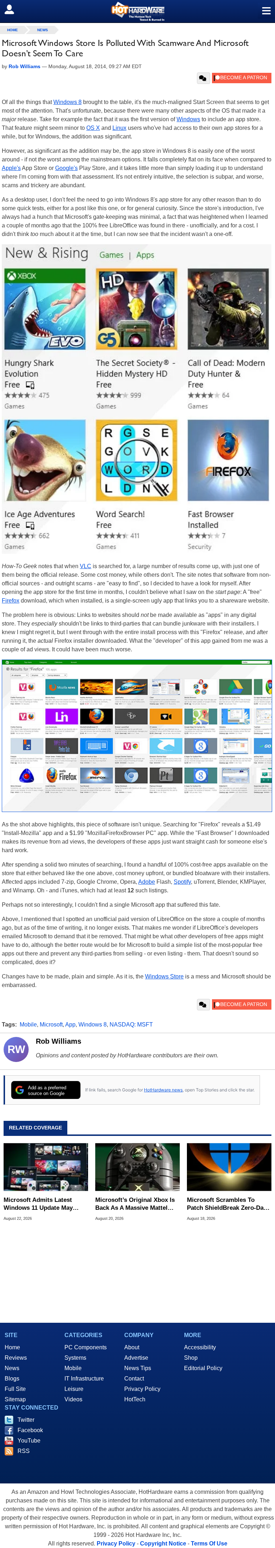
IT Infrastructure (84, 1378)
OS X (93, 128)
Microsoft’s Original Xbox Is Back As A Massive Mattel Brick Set (135, 1204)
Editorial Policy (203, 1368)
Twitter (26, 1420)
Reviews (16, 1358)
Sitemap (15, 1399)
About (131, 1347)
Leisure (73, 1389)
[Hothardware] (137, 11)
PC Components (85, 1347)
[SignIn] (14, 9)
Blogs (12, 1378)
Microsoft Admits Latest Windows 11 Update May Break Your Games (38, 1204)
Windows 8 (67, 102)
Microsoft (51, 1024)
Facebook (30, 1430)
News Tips (137, 1368)
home (12, 30)
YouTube (29, 1441)
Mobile (28, 1024)
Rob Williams (58, 1041)
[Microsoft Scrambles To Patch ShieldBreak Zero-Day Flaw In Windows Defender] (229, 1167)
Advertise (136, 1358)
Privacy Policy (142, 1389)
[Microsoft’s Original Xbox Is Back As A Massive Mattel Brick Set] (137, 1167)
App (70, 1024)
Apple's (11, 168)
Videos (73, 1399)
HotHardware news (163, 1089)
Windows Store (164, 976)
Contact (134, 1378)
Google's (66, 168)
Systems (75, 1358)
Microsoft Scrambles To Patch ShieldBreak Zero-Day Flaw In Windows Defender (227, 1204)
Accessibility (200, 1347)
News (42, 30)
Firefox (10, 601)
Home (12, 1347)
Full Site (15, 1389)
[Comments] (203, 78)
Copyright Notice (163, 1543)
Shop (191, 1358)
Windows (188, 119)
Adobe (146, 882)
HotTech (134, 1399)
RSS (24, 1451)
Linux (119, 128)
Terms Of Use (209, 1543)
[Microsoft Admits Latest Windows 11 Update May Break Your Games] (46, 1167)
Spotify (182, 882)
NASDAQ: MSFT (131, 1024)
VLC (85, 566)
